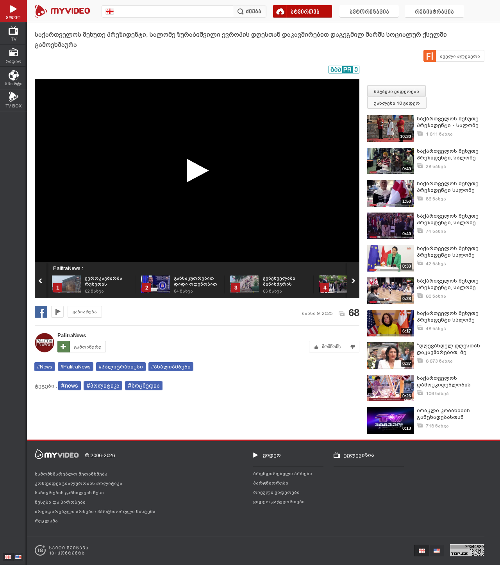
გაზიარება (85, 312)
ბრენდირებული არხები (65, 511)
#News (44, 367)
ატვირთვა (305, 12)
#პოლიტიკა (103, 386)
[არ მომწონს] (353, 346)
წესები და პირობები (60, 502)
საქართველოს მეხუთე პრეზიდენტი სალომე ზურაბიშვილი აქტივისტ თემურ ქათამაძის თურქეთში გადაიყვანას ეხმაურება (449, 187)
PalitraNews (71, 335)
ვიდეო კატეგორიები (279, 501)
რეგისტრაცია (434, 12)
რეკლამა (46, 521)
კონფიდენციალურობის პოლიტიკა (78, 483)
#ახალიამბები (171, 367)
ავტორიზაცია (369, 12)
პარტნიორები (270, 483)
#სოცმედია (144, 386)
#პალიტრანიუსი (121, 367)
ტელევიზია (358, 455)
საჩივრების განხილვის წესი (69, 492)
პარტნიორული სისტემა (126, 511)
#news (69, 386)
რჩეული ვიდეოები (276, 492)
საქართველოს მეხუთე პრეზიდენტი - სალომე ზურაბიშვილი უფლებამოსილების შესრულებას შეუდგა (448, 122)
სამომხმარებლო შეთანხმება (71, 474)
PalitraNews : (68, 268)
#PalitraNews (76, 367)
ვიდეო (272, 455)
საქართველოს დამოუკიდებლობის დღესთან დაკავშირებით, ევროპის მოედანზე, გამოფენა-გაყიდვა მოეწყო (450, 381)
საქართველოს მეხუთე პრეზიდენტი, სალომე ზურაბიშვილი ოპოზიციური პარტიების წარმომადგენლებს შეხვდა (450, 154)
